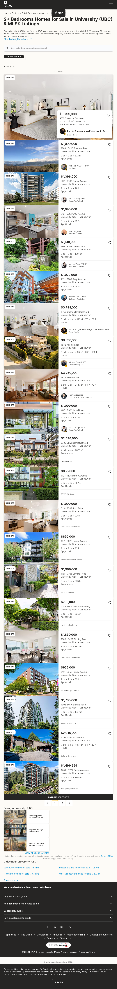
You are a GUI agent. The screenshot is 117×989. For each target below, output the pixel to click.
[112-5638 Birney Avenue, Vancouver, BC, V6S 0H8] (58, 483)
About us (57, 934)
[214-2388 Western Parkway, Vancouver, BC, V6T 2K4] (58, 614)
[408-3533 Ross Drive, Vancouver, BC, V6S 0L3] (58, 418)
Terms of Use (107, 856)
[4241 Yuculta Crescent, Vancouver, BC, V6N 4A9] (58, 745)
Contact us (42, 934)
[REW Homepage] (8, 5)
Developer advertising (101, 934)
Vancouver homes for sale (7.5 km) (21, 868)
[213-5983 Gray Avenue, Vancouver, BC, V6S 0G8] (58, 287)
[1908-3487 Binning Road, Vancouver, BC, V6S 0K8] (58, 712)
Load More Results (58, 797)
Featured (8, 66)
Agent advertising (76, 934)
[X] (54, 927)
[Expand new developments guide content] (58, 918)
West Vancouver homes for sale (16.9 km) (80, 874)
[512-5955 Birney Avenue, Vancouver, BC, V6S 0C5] (58, 679)
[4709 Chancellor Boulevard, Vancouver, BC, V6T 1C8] (58, 107)
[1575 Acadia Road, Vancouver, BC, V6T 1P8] (58, 352)
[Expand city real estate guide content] (58, 896)
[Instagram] (61, 927)
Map (60, 13)
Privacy (81, 952)
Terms (92, 952)
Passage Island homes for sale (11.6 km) (79, 868)
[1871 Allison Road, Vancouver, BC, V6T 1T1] (58, 385)
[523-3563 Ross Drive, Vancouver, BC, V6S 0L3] (58, 516)
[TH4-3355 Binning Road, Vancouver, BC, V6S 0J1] (58, 581)
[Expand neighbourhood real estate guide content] (58, 903)
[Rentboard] (63, 944)
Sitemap (64, 938)
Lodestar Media (53, 952)
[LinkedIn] (69, 927)
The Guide (26, 934)
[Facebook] (47, 927)
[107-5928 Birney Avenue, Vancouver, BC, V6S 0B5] (58, 548)
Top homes (10, 934)
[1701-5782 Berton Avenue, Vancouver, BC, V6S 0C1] (58, 777)
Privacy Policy (80, 972)
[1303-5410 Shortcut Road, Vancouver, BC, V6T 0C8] (58, 156)
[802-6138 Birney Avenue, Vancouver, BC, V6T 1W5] (58, 188)
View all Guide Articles (37, 852)
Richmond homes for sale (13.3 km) (21, 874)
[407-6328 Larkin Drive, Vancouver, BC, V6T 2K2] (58, 254)
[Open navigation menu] (111, 4)
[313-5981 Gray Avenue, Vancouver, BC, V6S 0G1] (58, 221)
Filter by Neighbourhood (16, 39)
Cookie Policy (63, 974)
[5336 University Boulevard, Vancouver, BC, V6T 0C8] (58, 450)
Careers (51, 938)
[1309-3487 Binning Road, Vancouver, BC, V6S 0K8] (58, 646)
